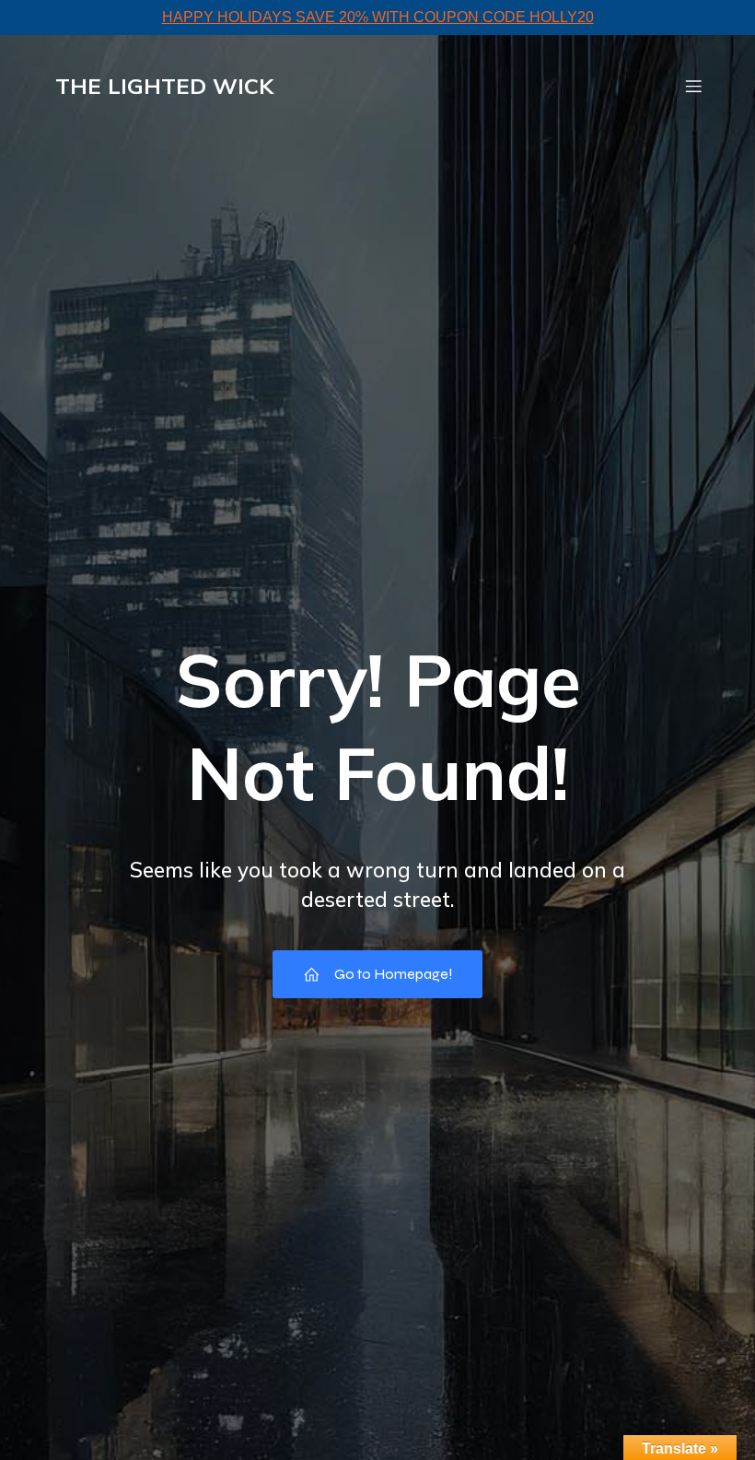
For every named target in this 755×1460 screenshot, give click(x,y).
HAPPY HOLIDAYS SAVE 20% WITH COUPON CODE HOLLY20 (378, 17)
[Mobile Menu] (693, 85)
